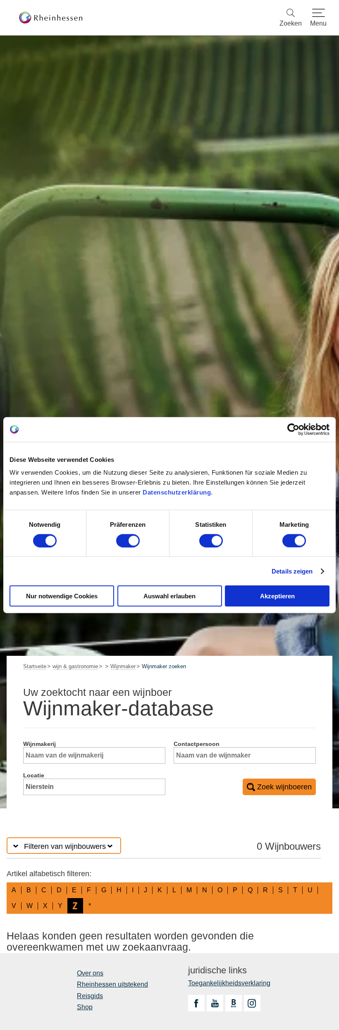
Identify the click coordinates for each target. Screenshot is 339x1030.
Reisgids (90, 995)
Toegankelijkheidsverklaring (229, 983)
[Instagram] (252, 1003)
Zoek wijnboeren (284, 787)
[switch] (128, 540)
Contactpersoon (197, 744)
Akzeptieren (277, 596)
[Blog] (233, 1003)
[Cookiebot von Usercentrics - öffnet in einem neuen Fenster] (293, 429)
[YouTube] (215, 1003)
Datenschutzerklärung (177, 492)
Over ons (90, 973)
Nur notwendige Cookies (62, 596)
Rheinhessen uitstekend (112, 984)
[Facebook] (196, 1003)
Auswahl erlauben (169, 596)
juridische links (217, 970)
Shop (85, 1007)
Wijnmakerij (39, 744)
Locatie (33, 775)
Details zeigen (292, 570)
